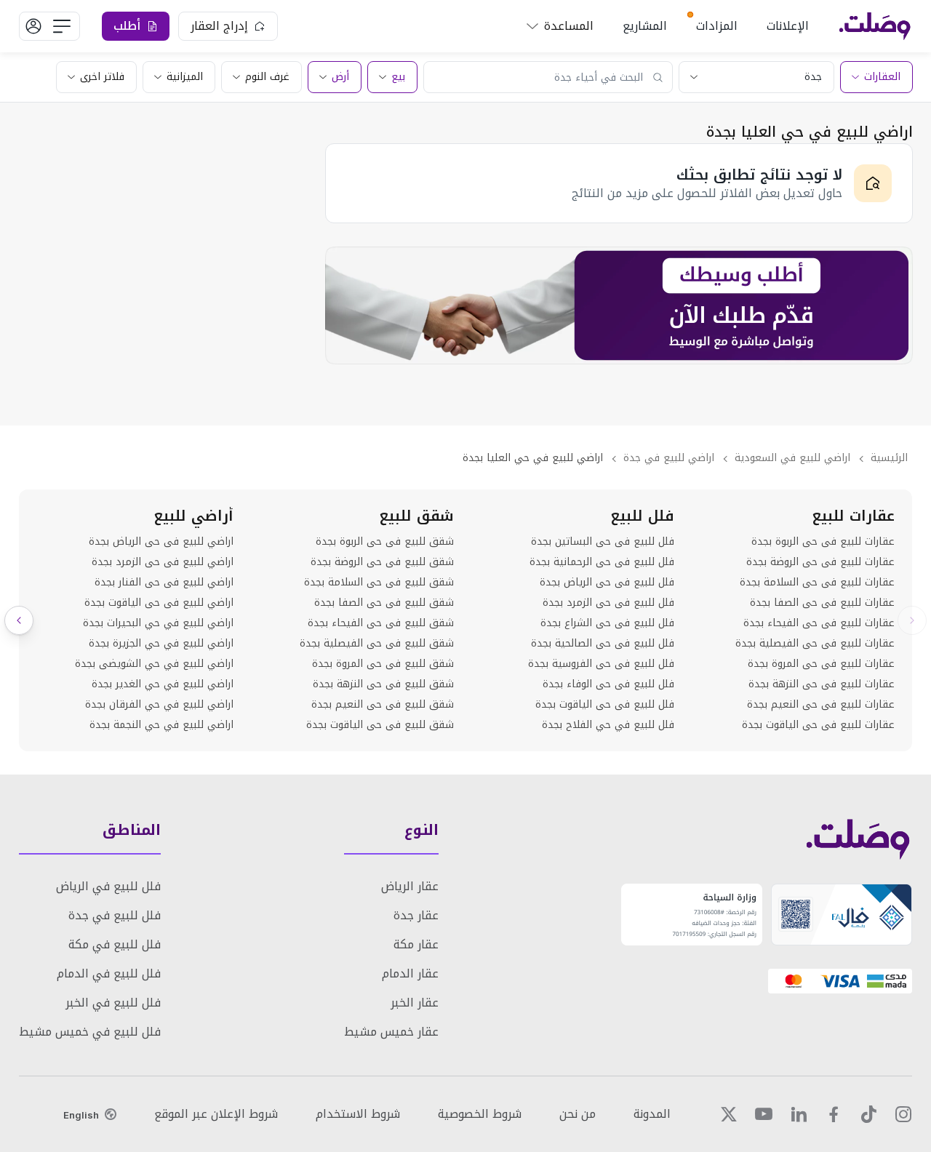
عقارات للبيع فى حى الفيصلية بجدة (815, 643)
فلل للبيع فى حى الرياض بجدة (607, 582)
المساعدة (569, 26)
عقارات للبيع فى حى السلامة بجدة (817, 582)
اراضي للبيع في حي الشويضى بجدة (154, 664)
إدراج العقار (219, 26)
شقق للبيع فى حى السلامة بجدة (379, 582)
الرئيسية (889, 458)
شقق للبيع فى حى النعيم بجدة (382, 704)
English (81, 1115)
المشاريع (645, 26)
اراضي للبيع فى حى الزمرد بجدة (162, 562)
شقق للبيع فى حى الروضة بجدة (382, 562)
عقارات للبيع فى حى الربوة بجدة (823, 542)
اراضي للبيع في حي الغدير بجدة (162, 684)
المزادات (717, 26)
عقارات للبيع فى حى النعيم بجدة (821, 704)
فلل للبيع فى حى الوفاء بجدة (608, 684)
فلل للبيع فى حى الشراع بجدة (607, 623)
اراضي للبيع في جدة (668, 458)
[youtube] (763, 1114)
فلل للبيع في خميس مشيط (90, 1031)
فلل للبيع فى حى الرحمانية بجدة (602, 562)
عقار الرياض (410, 886)
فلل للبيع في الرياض (108, 886)
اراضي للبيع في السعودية (792, 458)
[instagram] (903, 1114)
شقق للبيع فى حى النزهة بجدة (383, 684)
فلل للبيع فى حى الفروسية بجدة (601, 664)
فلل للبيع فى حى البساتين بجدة (602, 542)
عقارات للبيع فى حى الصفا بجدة (822, 603)
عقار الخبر (415, 1002)
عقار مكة (416, 944)
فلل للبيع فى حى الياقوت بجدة (604, 704)
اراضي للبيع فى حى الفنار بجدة (164, 582)
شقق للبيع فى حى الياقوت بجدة (380, 725)
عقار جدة (416, 915)
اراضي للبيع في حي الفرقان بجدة (159, 704)
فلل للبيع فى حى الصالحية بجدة (602, 643)
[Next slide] (18, 620)
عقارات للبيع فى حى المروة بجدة (821, 664)
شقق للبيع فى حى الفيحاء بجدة (381, 623)
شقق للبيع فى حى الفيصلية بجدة (377, 643)
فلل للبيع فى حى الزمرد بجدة (608, 603)
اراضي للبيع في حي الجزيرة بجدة (161, 643)
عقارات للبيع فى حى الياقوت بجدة (818, 725)
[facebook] (833, 1114)
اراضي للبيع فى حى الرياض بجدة (161, 542)
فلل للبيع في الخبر (113, 1002)
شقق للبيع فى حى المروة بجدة (383, 664)
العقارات (882, 77)
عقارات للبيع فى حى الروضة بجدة (820, 562)
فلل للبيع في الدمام (109, 973)
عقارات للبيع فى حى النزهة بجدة (821, 684)
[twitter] (729, 1114)
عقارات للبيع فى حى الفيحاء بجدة (819, 623)
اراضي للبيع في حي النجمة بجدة (161, 725)
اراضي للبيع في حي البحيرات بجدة (158, 623)
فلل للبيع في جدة (114, 915)
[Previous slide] (912, 620)
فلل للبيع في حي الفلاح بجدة (608, 725)
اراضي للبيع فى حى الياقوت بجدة (158, 603)
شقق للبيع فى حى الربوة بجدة (385, 542)
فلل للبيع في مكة (114, 944)
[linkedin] (798, 1114)
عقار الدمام (410, 973)
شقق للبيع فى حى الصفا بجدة (384, 603)
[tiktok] (868, 1114)
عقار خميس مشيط (391, 1031)
